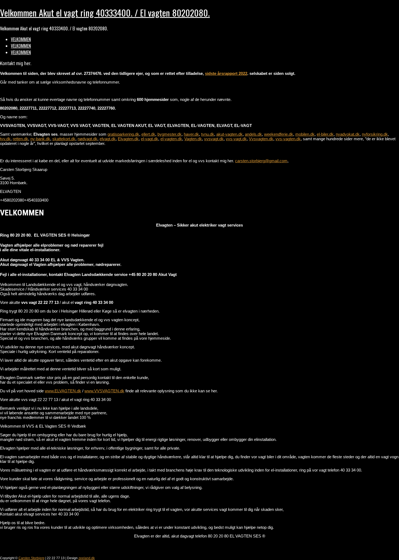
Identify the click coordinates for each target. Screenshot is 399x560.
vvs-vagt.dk (236, 138)
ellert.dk (148, 134)
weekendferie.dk (278, 134)
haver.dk (191, 134)
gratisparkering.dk (123, 134)
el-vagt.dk (149, 138)
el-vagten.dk (171, 138)
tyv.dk (5, 138)
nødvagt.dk (87, 138)
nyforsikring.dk (375, 134)
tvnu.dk (207, 134)
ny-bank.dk (40, 138)
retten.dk (20, 138)
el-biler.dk (325, 134)
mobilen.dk (305, 134)
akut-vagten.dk (229, 134)
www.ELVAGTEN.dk (63, 391)
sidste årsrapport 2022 (226, 73)
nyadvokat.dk (348, 134)
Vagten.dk (193, 138)
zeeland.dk (86, 558)
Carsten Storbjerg (31, 558)
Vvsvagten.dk (261, 138)
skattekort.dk (63, 138)
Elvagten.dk (128, 138)
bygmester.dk (169, 134)
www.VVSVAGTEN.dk (104, 391)
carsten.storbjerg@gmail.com (261, 160)
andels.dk (253, 134)
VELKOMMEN (21, 39)
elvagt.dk (108, 138)
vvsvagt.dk (214, 138)
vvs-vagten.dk (288, 138)
